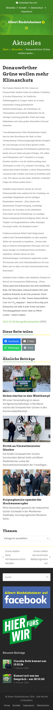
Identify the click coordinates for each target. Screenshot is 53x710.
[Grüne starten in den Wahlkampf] (26, 378)
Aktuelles (10, 7)
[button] (26, 28)
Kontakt (23, 7)
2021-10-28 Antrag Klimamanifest (21, 321)
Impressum (26, 11)
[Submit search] (47, 577)
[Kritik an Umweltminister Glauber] (26, 428)
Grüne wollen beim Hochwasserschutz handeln (14, 557)
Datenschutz (37, 7)
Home (7, 705)
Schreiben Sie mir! (28, 2)
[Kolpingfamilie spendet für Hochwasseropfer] (26, 482)
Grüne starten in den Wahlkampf (26, 395)
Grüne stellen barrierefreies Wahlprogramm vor (38, 557)
